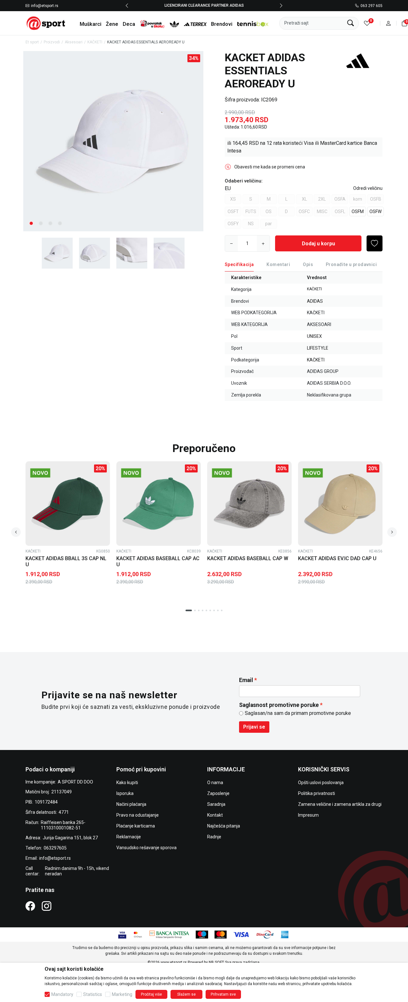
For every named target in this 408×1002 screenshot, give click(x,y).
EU (228, 188)
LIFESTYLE (317, 348)
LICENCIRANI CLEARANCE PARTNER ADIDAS (204, 5)
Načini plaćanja (131, 804)
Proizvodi (52, 42)
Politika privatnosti (316, 793)
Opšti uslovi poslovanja (321, 782)
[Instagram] (46, 905)
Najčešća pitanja (223, 825)
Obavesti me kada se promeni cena (269, 166)
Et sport (32, 42)
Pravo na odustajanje (137, 815)
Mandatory (62, 994)
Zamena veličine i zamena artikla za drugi (340, 804)
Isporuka (125, 793)
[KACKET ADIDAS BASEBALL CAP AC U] (158, 503)
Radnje (214, 836)
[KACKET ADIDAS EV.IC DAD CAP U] (340, 503)
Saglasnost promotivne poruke (279, 705)
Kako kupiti (127, 782)
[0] (367, 23)
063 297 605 (371, 6)
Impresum (308, 815)
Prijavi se (254, 727)
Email (246, 680)
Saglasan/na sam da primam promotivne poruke (298, 713)
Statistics (92, 994)
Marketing (122, 994)
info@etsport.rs (44, 6)
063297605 (55, 847)
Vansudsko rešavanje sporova (146, 847)
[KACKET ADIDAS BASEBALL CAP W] (249, 503)
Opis (308, 264)
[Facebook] (30, 905)
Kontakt (215, 815)
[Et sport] (46, 23)
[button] (388, 23)
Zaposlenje (218, 793)
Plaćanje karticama (135, 825)
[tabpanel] (113, 141)
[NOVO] (50, 472)
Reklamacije (128, 836)
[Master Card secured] (138, 934)
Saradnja (216, 804)
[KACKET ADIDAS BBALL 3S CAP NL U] (68, 503)
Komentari (278, 264)
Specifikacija (239, 264)
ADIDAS (315, 301)
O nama (215, 782)
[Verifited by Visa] (122, 934)
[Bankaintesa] (169, 934)
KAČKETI (94, 42)
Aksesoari (74, 42)
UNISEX (314, 336)
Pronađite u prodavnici (351, 264)
